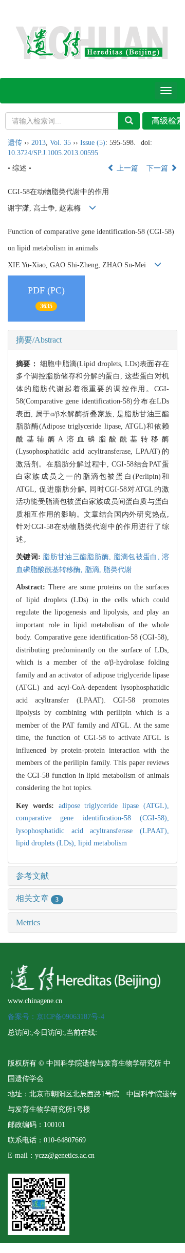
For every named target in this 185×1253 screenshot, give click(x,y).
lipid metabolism (102, 843)
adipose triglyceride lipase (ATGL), (114, 806)
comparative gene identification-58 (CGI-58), (92, 818)
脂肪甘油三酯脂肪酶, (78, 557)
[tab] (92, 340)
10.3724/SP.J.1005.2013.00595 (53, 153)
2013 (38, 142)
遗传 (15, 142)
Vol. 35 (60, 142)
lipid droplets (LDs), (47, 843)
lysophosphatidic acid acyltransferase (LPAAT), (92, 831)
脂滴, (94, 570)
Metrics (28, 922)
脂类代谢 (117, 570)
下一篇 (158, 168)
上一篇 (126, 168)
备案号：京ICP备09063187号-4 (56, 1017)
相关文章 (37, 898)
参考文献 (32, 876)
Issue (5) (92, 142)
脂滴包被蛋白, (138, 557)
